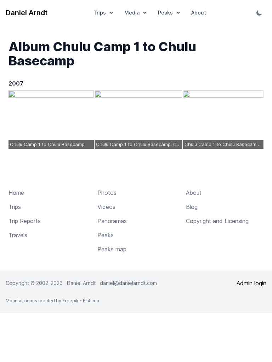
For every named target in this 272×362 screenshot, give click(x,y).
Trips (100, 13)
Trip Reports (24, 220)
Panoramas (112, 220)
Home (16, 192)
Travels (17, 235)
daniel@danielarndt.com (128, 283)
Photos (107, 192)
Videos (106, 206)
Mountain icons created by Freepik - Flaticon (52, 300)
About (198, 13)
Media (132, 13)
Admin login (251, 283)
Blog (192, 206)
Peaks (165, 13)
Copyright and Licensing (217, 220)
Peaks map (111, 249)
